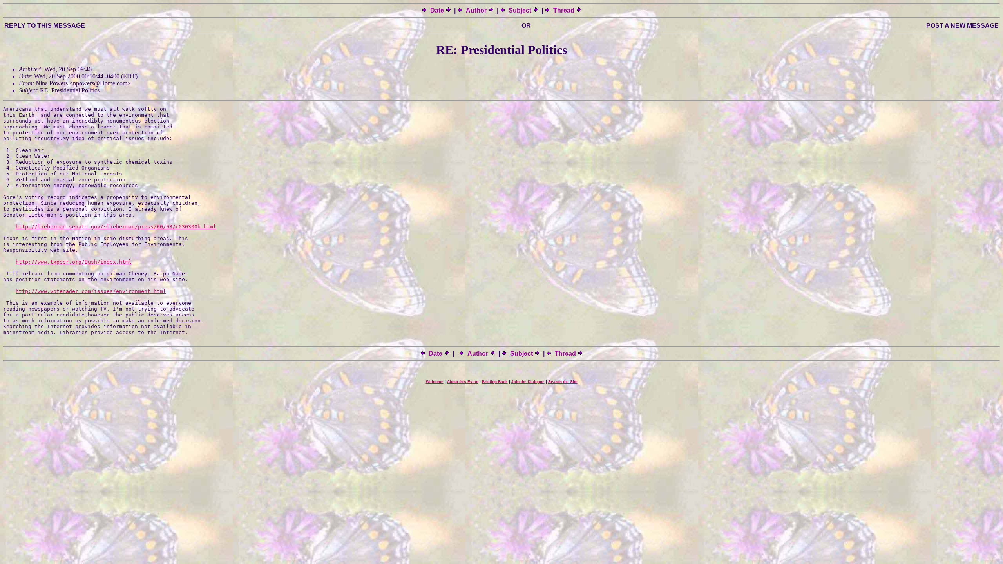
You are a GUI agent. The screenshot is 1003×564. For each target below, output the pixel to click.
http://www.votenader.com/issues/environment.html (91, 291)
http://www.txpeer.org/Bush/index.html (74, 262)
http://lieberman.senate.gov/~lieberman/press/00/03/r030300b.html (116, 227)
